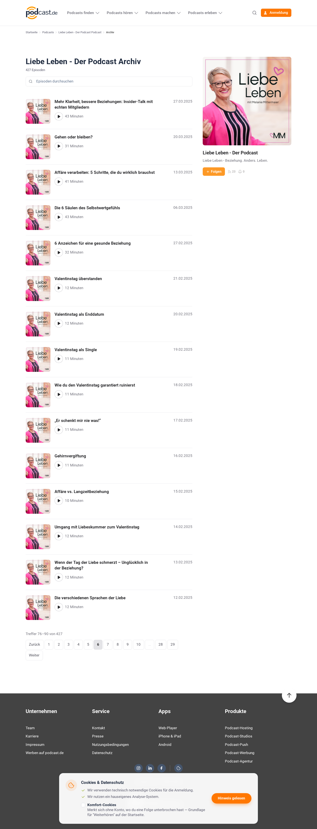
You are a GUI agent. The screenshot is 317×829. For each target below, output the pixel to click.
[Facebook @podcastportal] (161, 768)
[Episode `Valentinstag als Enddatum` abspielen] (59, 323)
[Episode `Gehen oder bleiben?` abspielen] (59, 146)
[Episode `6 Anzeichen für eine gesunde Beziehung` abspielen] (59, 252)
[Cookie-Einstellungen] (178, 768)
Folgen (216, 172)
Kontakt (98, 728)
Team (30, 728)
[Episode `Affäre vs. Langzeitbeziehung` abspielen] (59, 501)
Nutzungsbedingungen (110, 744)
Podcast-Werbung (239, 753)
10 (138, 644)
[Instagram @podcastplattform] (138, 768)
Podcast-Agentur (239, 761)
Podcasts (48, 32)
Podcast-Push (236, 744)
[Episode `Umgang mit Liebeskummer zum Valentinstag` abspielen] (59, 536)
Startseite (32, 32)
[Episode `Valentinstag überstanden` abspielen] (59, 288)
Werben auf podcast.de (45, 753)
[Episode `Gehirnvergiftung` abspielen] (59, 465)
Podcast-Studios (238, 736)
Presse (98, 736)
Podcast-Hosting (239, 728)
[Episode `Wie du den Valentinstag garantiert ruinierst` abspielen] (59, 394)
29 (173, 644)
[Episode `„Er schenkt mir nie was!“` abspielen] (59, 430)
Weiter (34, 655)
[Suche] (254, 13)
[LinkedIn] (150, 768)
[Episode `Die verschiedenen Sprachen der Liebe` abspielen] (59, 607)
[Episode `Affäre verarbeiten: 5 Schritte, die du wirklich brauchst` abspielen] (59, 182)
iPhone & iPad (169, 736)
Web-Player (167, 728)
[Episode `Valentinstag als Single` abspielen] (59, 359)
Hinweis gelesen (231, 798)
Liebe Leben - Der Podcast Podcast (79, 32)
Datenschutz (102, 753)
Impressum (35, 744)
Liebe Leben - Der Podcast (230, 152)
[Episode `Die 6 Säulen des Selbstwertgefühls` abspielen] (59, 217)
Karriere (32, 736)
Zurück (34, 644)
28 (160, 644)
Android (164, 744)
